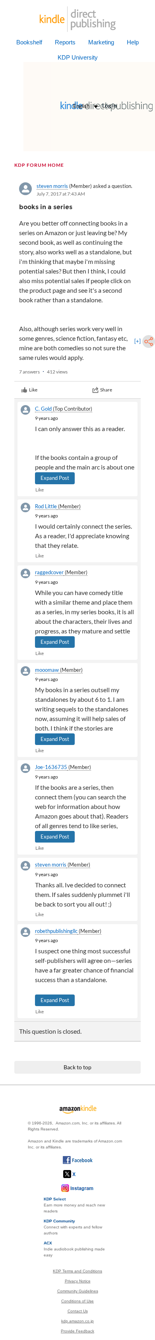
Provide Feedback (77, 1331)
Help (133, 42)
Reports (65, 42)
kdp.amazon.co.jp (77, 1321)
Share (106, 390)
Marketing (101, 42)
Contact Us (78, 1311)
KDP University (78, 57)
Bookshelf (29, 42)
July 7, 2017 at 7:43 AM (61, 194)
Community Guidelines (77, 1291)
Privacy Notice (78, 1281)
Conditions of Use (77, 1301)
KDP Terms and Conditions (77, 1271)
